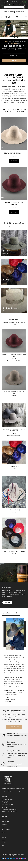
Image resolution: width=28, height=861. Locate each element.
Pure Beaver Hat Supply (18, 854)
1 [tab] (9, 37)
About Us (7, 602)
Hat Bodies (14, 243)
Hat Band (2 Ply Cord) (14, 510)
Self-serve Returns (6, 829)
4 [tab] (14, 37)
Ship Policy (14, 7)
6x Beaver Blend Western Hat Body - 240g (14, 153)
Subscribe (14, 61)
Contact (3, 832)
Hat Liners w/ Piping (14, 466)
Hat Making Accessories (14, 300)
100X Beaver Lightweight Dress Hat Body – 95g (14, 392)
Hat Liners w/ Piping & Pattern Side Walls (14, 551)
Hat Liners (14, 272)
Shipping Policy (5, 827)
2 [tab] (11, 37)
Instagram (4, 840)
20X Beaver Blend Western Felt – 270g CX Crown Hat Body (14, 430)
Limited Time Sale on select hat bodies (14, 110)
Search (3, 819)
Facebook (4, 842)
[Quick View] (16, 343)
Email (3, 845)
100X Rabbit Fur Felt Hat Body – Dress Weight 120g (14, 203)
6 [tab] (17, 37)
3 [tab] (12, 37)
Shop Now (23, 32)
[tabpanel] (14, 28)
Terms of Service (5, 821)
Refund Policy (4, 824)
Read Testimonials (14, 727)
